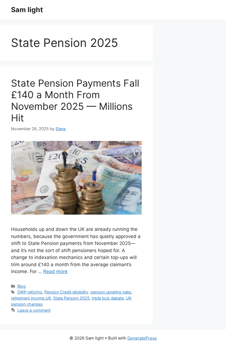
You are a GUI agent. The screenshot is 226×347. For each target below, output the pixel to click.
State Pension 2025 (71, 298)
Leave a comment (33, 310)
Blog (21, 286)
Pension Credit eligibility (66, 292)
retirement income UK (31, 298)
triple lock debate (108, 298)
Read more (55, 271)
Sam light (27, 10)
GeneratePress (142, 338)
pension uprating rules (110, 292)
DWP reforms (29, 292)
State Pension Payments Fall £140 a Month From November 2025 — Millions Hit (75, 100)
